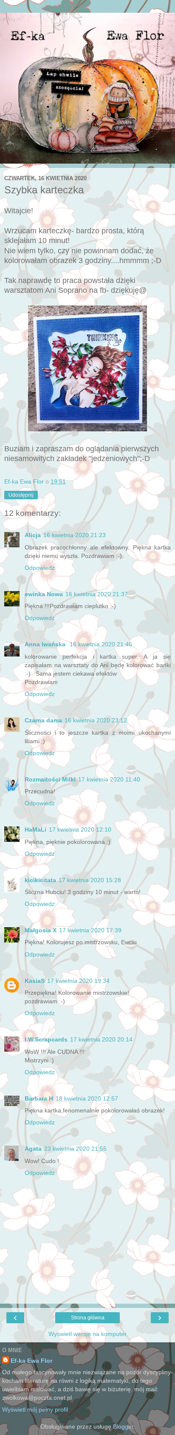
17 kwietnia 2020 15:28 (90, 880)
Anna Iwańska (46, 644)
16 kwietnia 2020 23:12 (96, 720)
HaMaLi (35, 829)
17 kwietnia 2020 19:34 (78, 980)
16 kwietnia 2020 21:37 (96, 594)
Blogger (123, 1426)
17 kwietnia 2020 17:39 (90, 930)
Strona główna (87, 1318)
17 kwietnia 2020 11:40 (109, 779)
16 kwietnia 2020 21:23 (74, 535)
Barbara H (39, 1098)
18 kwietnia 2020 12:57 (87, 1098)
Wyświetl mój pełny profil (35, 1409)
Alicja (33, 535)
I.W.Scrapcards (46, 1039)
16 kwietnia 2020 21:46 (101, 644)
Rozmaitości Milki (50, 779)
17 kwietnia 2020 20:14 (101, 1039)
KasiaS (35, 980)
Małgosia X (40, 930)
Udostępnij (21, 495)
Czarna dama (43, 720)
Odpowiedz (40, 567)
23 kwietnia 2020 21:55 (75, 1148)
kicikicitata (40, 880)
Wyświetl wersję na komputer (87, 1333)
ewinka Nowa (44, 594)
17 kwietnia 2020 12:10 (80, 829)
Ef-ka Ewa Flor (31, 1360)
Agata (33, 1148)
